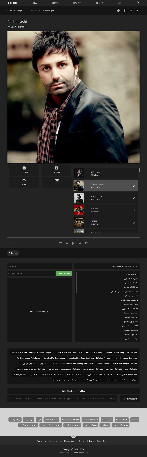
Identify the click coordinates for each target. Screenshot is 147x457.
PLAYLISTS (77, 3)
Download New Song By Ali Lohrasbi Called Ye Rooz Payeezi (93, 358)
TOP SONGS (99, 3)
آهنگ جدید (43, 363)
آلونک (39, 419)
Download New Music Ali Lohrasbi (69, 352)
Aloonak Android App (70, 419)
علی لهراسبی (133, 380)
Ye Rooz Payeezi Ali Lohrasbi (28, 358)
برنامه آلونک (105, 425)
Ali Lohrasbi (32, 10)
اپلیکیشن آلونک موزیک (120, 425)
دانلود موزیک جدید (19, 374)
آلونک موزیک (28, 419)
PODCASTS (55, 3)
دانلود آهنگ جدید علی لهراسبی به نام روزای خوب (64, 369)
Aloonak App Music (90, 419)
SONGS (34, 3)
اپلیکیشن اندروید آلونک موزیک (51, 425)
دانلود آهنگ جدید (131, 369)
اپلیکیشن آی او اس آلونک (28, 425)
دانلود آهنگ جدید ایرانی (114, 369)
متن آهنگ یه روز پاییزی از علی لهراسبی (93, 380)
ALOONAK (12, 3)
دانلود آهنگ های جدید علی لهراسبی (52, 374)
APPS (120, 3)
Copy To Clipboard (130, 399)
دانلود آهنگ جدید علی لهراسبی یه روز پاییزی (31, 369)
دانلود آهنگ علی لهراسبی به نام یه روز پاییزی (99, 374)
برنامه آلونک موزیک (90, 425)
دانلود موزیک (33, 374)
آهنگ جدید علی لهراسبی (28, 363)
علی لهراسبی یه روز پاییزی (117, 380)
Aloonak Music (121, 419)
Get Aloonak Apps (67, 441)
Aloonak (135, 419)
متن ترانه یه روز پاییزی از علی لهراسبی (65, 380)
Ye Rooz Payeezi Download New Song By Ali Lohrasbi (72, 363)
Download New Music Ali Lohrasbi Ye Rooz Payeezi (32, 352)
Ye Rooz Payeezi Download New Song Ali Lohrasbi (117, 363)
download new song (128, 358)
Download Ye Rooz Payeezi (54, 358)
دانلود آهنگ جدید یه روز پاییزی (127, 374)
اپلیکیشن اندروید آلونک (72, 425)
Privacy (90, 441)
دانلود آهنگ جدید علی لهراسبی (93, 369)
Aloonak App (107, 419)
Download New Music (94, 352)
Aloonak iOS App (51, 419)
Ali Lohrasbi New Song (115, 352)
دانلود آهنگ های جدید (74, 374)
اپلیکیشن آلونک (15, 419)
